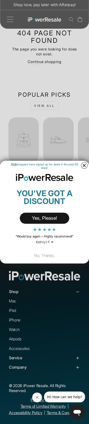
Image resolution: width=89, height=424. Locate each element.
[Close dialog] (84, 165)
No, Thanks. (44, 255)
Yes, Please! (44, 218)
